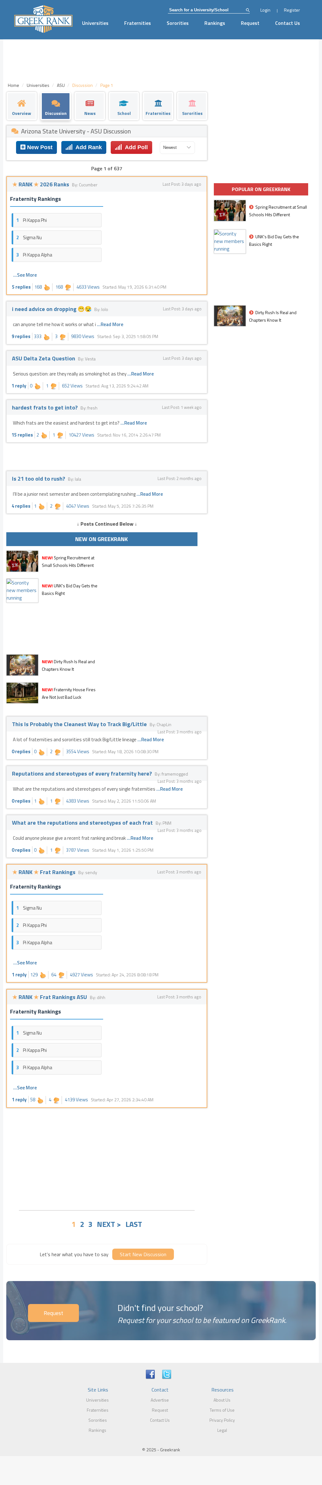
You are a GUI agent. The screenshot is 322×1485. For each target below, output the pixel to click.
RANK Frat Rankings (44, 872)
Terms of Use (222, 1410)
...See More (25, 275)
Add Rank (87, 147)
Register (292, 10)
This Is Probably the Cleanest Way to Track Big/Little (80, 724)
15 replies (22, 434)
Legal (222, 1430)
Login (265, 10)
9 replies (21, 336)
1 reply (19, 385)
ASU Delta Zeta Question (44, 358)
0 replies (21, 751)
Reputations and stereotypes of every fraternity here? (82, 773)
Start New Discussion (143, 1254)
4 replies (21, 506)
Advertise (160, 1400)
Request (250, 23)
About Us (222, 1400)
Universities (95, 23)
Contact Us (287, 23)
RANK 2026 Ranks (41, 184)
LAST (133, 1224)
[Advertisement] (106, 1158)
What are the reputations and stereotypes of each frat (83, 822)
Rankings (214, 23)
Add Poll (135, 147)
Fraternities (137, 23)
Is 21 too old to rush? (39, 478)
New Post (39, 147)
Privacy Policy (222, 1420)
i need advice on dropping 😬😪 (52, 309)
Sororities (178, 23)
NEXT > (109, 1224)
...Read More (110, 324)
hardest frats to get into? (45, 407)
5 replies (21, 287)
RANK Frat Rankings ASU (50, 997)
